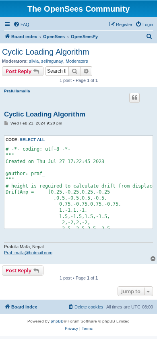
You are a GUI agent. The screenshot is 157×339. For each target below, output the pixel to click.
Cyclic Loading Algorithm (45, 51)
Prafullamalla (17, 91)
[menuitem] (21, 24)
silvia (34, 61)
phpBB (57, 321)
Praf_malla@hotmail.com (28, 252)
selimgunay (52, 61)
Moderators (77, 61)
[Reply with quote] (134, 97)
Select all (32, 139)
